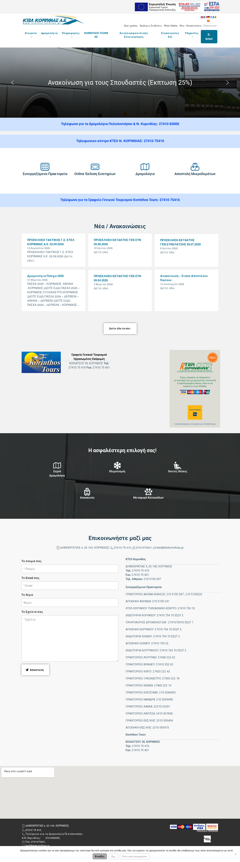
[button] (12, 82)
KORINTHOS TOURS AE (96, 34)
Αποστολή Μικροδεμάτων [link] (195, 174)
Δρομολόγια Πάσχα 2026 (45, 276)
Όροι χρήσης (131, 25)
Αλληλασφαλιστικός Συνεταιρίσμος (133, 34)
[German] (208, 17)
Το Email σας (30, 578)
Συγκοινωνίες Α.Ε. (170, 34)
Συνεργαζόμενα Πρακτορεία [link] (45, 174)
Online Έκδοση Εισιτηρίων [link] (95, 174)
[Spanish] (208, 20)
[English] (202, 17)
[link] (45, 166)
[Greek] (211, 17)
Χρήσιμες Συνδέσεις (151, 25)
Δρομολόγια (49, 33)
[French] (205, 17)
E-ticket (209, 36)
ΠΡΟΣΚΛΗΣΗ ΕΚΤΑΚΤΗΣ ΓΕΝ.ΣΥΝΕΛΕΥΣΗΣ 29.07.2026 (180, 242)
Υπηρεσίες (192, 33)
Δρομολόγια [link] (145, 174)
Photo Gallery (170, 25)
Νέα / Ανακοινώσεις (191, 25)
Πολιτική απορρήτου (134, 856)
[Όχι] (235, 854)
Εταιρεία (31, 33)
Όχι (113, 856)
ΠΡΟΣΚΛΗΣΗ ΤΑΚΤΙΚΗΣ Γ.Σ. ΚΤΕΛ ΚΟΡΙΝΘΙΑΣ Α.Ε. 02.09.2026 (50, 242)
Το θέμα (27, 595)
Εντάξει (100, 856)
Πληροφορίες (71, 33)
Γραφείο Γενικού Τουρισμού (89, 354)
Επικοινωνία (210, 25)
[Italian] (214, 17)
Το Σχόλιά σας (32, 612)
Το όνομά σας (31, 561)
